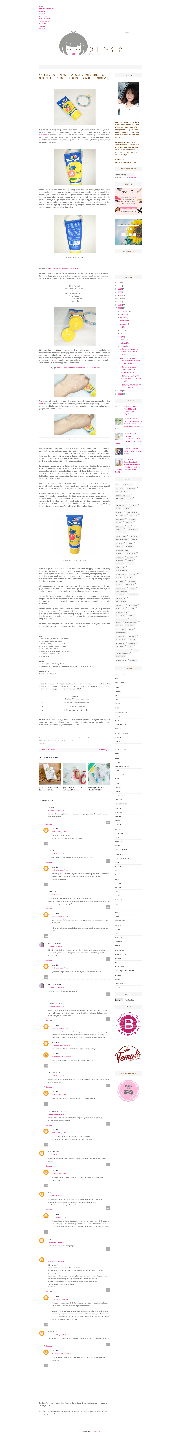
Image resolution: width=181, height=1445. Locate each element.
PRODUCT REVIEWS (46, 9)
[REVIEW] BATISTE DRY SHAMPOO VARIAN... (96, 788)
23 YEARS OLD (119, 674)
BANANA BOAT (119, 700)
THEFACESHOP (119, 967)
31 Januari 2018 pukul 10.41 (56, 946)
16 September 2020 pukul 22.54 (57, 1335)
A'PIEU (117, 679)
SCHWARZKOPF (120, 921)
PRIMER (118, 622)
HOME (41, 6)
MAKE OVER (118, 841)
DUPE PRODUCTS (121, 533)
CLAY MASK (128, 508)
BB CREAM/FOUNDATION (123, 495)
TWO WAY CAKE (120, 657)
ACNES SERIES (119, 683)
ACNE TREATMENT (128, 484)
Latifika (52, 851)
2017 (120, 391)
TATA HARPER (119, 950)
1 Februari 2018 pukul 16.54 (56, 1155)
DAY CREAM (129, 522)
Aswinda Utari (55, 1004)
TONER (130, 646)
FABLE (117, 779)
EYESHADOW (129, 546)
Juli (121, 327)
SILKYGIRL (118, 933)
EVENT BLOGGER (121, 536)
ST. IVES (117, 946)
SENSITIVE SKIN (120, 629)
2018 (120, 308)
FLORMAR (118, 787)
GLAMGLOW (119, 796)
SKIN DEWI (118, 942)
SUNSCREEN (42, 743)
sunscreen (43, 135)
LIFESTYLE (43, 24)
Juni (121, 330)
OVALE (117, 879)
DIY (129, 526)
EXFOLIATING (133, 536)
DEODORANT (119, 526)
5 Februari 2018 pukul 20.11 (60, 968)
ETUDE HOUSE (119, 775)
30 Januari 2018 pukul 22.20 (56, 854)
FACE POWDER (131, 553)
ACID (117, 484)
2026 (120, 283)
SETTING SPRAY (120, 636)
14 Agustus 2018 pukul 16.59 (56, 1261)
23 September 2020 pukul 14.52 (61, 1354)
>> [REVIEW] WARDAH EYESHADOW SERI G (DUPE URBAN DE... (128, 369)
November (124, 315)
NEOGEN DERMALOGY (122, 858)
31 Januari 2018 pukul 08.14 (56, 895)
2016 (120, 394)
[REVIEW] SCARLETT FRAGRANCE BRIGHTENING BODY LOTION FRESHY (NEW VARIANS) (128, 439)
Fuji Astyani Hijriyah (58, 1111)
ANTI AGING (119, 488)
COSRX (117, 754)
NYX (116, 871)
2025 (120, 286)
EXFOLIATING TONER (122, 539)
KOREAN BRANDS (121, 574)
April (122, 337)
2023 (120, 292)
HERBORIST (118, 808)
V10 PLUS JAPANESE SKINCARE (124, 971)
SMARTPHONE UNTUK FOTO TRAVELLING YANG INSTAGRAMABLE (130, 360)
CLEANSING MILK (121, 515)
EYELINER (118, 546)
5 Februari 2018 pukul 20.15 (60, 1133)
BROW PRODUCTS (121, 505)
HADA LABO (118, 800)
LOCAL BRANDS (66, 738)
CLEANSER (119, 512)
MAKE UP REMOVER (121, 591)
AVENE (117, 695)
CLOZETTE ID (133, 515)
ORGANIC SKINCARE (121, 612)
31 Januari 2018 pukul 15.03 (56, 1076)
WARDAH (118, 988)
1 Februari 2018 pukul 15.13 (56, 1114)
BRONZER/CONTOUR (122, 502)
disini (41, 404)
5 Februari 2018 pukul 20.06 (60, 832)
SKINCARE (43, 14)
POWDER (133, 619)
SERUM (131, 629)
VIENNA (117, 979)
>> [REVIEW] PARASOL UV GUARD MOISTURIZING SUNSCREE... (129, 351)
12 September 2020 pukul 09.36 (61, 1045)
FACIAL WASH (119, 560)
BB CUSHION (119, 498)
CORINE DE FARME (120, 750)
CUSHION (119, 522)
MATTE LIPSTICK (120, 598)
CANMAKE (118, 729)
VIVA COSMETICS (120, 983)
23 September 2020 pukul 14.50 (61, 1056)
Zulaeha (52, 807)
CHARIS (118, 508)
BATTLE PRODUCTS (121, 491)
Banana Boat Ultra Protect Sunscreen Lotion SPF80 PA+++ (79, 368)
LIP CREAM (128, 577)
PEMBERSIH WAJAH (121, 619)
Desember (124, 311)
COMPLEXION (120, 519)
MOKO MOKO (119, 854)
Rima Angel (53, 892)
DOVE (117, 758)
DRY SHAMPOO (132, 529)
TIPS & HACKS (44, 21)
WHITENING (133, 660)
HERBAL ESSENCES (121, 804)
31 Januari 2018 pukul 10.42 (56, 987)
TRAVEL (42, 26)
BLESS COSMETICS (121, 712)
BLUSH (129, 498)
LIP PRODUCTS (120, 581)
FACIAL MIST (130, 557)
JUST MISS (118, 821)
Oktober (123, 318)
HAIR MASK (130, 564)
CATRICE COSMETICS (121, 733)
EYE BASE (134, 539)
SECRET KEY (118, 929)
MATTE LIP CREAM (133, 595)
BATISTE (117, 704)
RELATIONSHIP (130, 626)
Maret (122, 340)
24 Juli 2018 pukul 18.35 (54, 1196)
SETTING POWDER (121, 632)
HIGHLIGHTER (120, 567)
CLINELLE (118, 745)
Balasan (49, 824)
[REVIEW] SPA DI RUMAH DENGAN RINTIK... (48, 788)
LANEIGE (117, 829)
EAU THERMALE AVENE (122, 766)
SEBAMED (118, 925)
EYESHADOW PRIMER (122, 550)
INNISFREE (118, 816)
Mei (121, 334)
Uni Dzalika (53, 1152)
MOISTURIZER (43, 740)
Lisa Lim (43, 82)
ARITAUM (118, 691)
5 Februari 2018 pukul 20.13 (60, 1028)
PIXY (116, 892)
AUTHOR (42, 29)
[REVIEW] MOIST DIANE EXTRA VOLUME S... (72, 788)
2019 (120, 305)
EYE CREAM (119, 543)
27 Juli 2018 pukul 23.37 (59, 1217)
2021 (120, 299)
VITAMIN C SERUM (121, 660)
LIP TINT (118, 584)
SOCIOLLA (132, 639)
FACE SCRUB (119, 557)
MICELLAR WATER (121, 601)
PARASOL (51, 740)
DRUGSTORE (57, 738)
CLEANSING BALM (132, 512)
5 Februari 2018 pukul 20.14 (60, 1095)
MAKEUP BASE (120, 595)
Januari (123, 346)
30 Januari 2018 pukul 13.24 (56, 810)
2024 (120, 289)
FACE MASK (119, 553)
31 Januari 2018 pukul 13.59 (56, 1007)
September (124, 321)
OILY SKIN (131, 608)
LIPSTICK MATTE (129, 584)
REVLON (117, 908)
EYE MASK (129, 543)
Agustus (123, 324)
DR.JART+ (118, 762)
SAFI (116, 912)
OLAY (116, 875)
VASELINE (118, 975)
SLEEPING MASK (120, 639)
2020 (120, 302)
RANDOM (118, 626)
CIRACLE (117, 741)
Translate (132, 178)
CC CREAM (133, 505)
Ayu (49, 1239)
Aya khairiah (54, 1073)
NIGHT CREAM (133, 605)
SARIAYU (117, 917)
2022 (120, 295)
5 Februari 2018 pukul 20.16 (60, 1174)
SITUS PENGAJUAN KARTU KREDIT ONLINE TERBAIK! (133, 451)
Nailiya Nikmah (55, 943)
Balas (107, 822)
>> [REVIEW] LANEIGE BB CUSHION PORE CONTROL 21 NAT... (131, 378)
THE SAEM (118, 962)
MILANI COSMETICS (121, 850)
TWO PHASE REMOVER (122, 653)
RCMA (117, 904)
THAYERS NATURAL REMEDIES (124, 954)
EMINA (117, 770)
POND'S (117, 896)
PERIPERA (118, 887)
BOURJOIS (118, 720)
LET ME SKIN (119, 833)
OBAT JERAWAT (120, 608)
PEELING (131, 615)
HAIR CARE (43, 16)
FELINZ (117, 783)
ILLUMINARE (118, 812)
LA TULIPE (118, 825)
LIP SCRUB (132, 581)
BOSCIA (117, 716)
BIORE (117, 708)
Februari (123, 343)
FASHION (130, 560)
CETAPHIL (118, 737)
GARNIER (118, 791)
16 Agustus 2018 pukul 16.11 (60, 1299)
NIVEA (117, 862)
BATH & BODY (44, 19)
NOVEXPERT (119, 866)
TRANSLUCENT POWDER (123, 650)
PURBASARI (118, 900)
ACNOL (117, 687)
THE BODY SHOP (120, 958)
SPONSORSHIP (120, 643)
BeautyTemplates (96, 1431)
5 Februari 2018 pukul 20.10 (60, 916)
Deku (50, 1193)
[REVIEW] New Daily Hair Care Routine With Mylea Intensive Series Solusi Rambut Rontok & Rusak (128, 424)
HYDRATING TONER (121, 570)
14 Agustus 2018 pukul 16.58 (56, 1242)
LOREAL (117, 837)
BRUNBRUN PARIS (120, 725)
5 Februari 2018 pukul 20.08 (60, 870)
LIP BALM (118, 577)
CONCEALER (132, 519)
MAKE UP (43, 11)
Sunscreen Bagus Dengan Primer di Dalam (63, 269)
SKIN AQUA (118, 937)
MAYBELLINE (119, 846)
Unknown (56, 1042)
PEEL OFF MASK (120, 615)
